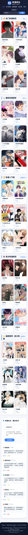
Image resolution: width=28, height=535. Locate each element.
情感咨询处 (18, 223)
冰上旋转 (17, 64)
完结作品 (14, 10)
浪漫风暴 (17, 119)
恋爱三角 (17, 360)
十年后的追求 (18, 39)
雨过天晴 (4, 409)
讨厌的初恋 (18, 247)
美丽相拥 (4, 384)
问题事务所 (5, 198)
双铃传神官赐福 (19, 143)
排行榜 (20, 6)
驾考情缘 (17, 168)
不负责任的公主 (6, 223)
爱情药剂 (17, 327)
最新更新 (14, 6)
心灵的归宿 (5, 89)
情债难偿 (17, 302)
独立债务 (4, 278)
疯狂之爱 (17, 278)
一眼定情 (4, 360)
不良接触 (17, 409)
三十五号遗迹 (5, 143)
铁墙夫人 (4, 247)
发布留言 (10, 440)
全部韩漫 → (23, 257)
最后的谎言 (5, 39)
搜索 (22, 12)
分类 (24, 6)
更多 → (25, 18)
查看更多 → (23, 337)
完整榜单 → (23, 177)
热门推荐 (8, 6)
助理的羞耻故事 (19, 198)
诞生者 (4, 302)
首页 (3, 6)
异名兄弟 (4, 327)
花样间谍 (4, 168)
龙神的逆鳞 (18, 384)
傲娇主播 (17, 89)
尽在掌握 (4, 119)
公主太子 (4, 64)
